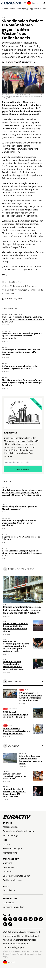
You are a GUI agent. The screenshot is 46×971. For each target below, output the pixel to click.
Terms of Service (33, 954)
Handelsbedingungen (13, 947)
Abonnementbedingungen (15, 943)
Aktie (20, 298)
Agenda (6, 844)
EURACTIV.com (29, 62)
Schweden (9, 293)
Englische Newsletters (13, 907)
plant (33, 220)
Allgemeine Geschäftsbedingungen (19, 939)
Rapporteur (34, 8)
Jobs (5, 839)
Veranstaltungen (11, 835)
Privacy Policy (16, 954)
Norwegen (22, 289)
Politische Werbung (12, 880)
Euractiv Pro (9, 890)
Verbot (8, 189)
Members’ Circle (10, 852)
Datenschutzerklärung (14, 936)
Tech (3, 17)
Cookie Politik (32, 936)
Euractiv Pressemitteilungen (16, 875)
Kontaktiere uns (10, 867)
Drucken (8, 298)
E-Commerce (30, 286)
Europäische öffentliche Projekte (18, 831)
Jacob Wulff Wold (10, 62)
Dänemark (17, 286)
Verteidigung (22, 8)
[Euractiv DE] (11, 3)
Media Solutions (10, 826)
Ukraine (4, 8)
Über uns (7, 863)
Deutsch (35, 3)
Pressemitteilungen (12, 848)
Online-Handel (36, 289)
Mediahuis (8, 871)
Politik (12, 8)
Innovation (9, 289)
